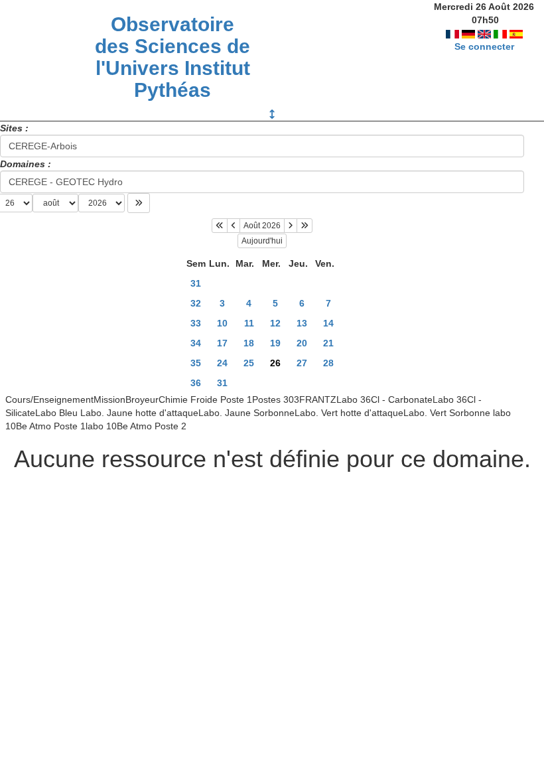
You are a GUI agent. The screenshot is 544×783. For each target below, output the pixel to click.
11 (249, 323)
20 (302, 343)
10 (222, 323)
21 (328, 343)
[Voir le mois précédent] (233, 225)
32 (195, 303)
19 (275, 343)
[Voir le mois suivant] (290, 225)
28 (328, 363)
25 (248, 363)
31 (195, 283)
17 (222, 343)
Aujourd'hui (262, 241)
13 (302, 323)
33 (195, 323)
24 (222, 363)
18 (248, 343)
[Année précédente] (220, 225)
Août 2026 (262, 225)
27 (302, 363)
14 (328, 323)
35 (195, 363)
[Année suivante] (304, 225)
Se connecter (484, 46)
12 (275, 323)
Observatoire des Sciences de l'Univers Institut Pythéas (172, 57)
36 (195, 383)
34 (195, 343)
